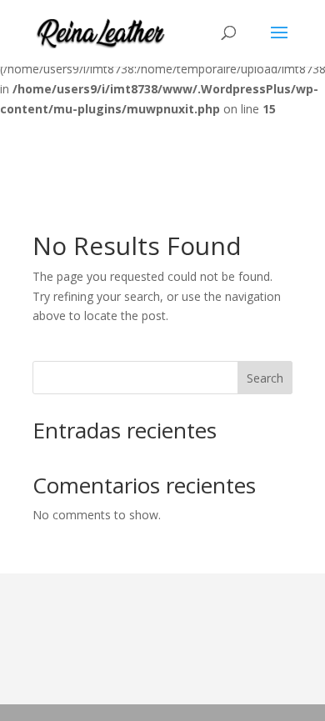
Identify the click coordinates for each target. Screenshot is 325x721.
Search (265, 378)
